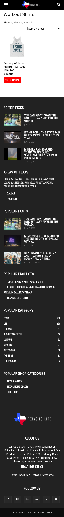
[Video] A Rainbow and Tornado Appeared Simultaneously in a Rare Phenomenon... (40, 154)
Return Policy (26, 454)
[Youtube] (56, 499)
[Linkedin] (27, 499)
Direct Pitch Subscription (42, 446)
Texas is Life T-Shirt (18, 297)
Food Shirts (13, 392)
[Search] (59, 5)
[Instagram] (17, 499)
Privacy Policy (38, 450)
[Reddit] (36, 499)
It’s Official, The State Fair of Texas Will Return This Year (42, 135)
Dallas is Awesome (43, 474)
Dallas (11, 193)
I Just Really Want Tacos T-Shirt (25, 281)
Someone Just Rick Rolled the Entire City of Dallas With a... (41, 238)
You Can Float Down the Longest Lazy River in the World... (41, 118)
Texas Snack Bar (20, 474)
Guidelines (10, 450)
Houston (12, 198)
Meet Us (23, 450)
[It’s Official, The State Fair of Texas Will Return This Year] (12, 137)
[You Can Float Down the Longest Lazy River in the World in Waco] (12, 120)
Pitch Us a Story (16, 446)
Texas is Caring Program (36, 457)
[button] (6, 5)
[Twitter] (46, 499)
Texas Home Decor (17, 386)
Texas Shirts (14, 381)
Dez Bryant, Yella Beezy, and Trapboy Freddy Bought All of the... (40, 255)
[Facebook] (8, 499)
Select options (12, 80)
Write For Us (45, 461)
